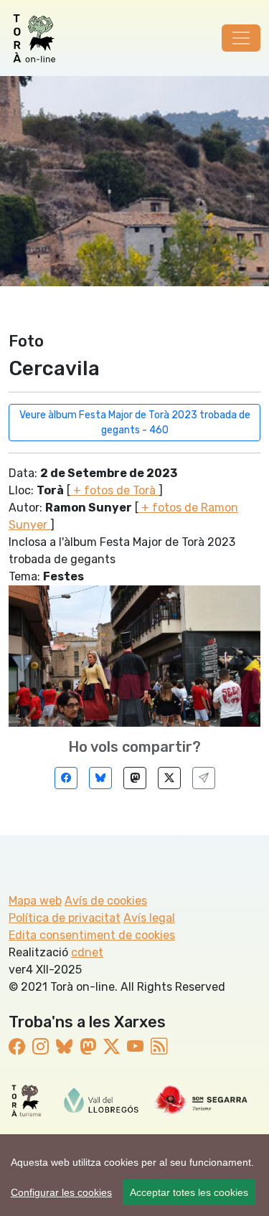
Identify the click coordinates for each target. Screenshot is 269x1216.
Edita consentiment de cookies (92, 935)
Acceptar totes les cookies (189, 1192)
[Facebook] (66, 778)
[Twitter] (169, 778)
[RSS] (159, 1047)
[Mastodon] (134, 778)
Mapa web (35, 901)
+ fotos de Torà (114, 490)
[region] (134, 1175)
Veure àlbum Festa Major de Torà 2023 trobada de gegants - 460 (134, 422)
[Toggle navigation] (241, 38)
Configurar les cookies (61, 1192)
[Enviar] (203, 778)
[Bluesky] (100, 778)
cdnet (87, 952)
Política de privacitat (65, 918)
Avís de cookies (106, 901)
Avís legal (149, 918)
